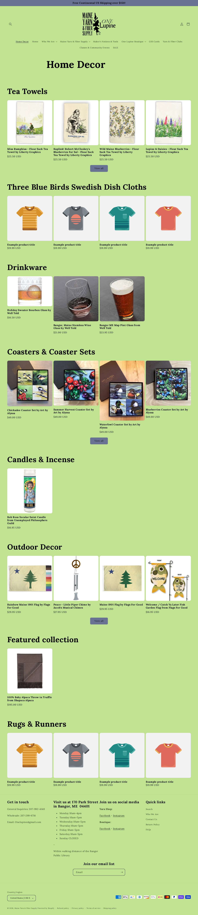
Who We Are (152, 814)
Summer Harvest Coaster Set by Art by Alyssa (73, 411)
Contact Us (151, 819)
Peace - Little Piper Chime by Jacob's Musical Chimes (72, 606)
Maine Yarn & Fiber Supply (25, 908)
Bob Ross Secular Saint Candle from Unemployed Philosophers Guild (27, 520)
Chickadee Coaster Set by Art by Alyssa (27, 412)
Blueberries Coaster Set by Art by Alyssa (167, 411)
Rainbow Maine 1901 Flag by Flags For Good (28, 606)
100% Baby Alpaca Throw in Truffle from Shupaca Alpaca (29, 699)
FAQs (148, 829)
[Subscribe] (122, 872)
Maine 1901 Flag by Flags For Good (121, 604)
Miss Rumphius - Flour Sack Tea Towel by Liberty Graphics (27, 151)
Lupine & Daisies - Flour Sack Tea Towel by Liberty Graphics (167, 151)
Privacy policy (78, 908)
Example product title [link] (21, 244)
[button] (10, 24)
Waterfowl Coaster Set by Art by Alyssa (120, 426)
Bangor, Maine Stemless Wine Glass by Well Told (72, 327)
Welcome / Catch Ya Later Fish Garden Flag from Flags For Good (167, 606)
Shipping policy (110, 908)
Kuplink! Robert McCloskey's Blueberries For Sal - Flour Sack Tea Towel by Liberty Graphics (73, 152)
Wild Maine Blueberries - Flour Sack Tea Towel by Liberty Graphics (119, 152)
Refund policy (63, 908)
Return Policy (153, 824)
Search (149, 809)
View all (99, 168)
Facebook (105, 815)
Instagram (119, 815)
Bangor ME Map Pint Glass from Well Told (120, 327)
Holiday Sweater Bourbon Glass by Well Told (29, 312)
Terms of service (93, 908)
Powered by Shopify (46, 908)
